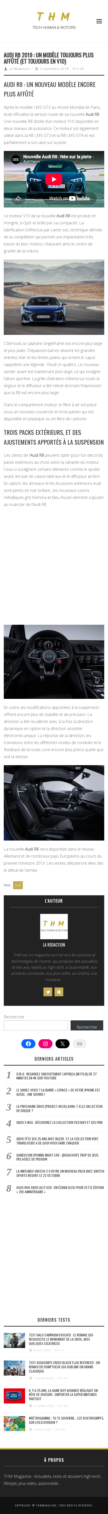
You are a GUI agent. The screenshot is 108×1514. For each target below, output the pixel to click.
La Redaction (19, 69)
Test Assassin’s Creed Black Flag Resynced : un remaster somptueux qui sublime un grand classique (64, 1367)
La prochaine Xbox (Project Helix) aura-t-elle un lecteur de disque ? (59, 1108)
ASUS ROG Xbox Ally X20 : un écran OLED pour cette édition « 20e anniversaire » (60, 1189)
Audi (18, 885)
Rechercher (14, 1017)
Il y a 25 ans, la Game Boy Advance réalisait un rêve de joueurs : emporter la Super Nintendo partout (63, 1394)
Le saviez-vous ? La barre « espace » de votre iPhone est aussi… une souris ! (58, 1092)
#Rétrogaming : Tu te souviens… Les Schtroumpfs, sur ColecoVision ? (66, 1420)
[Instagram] (59, 991)
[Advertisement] (54, 567)
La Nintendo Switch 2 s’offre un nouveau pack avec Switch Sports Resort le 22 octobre (60, 1173)
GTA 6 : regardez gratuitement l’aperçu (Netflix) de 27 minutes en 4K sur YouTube (56, 1076)
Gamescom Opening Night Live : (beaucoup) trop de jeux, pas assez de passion (57, 1157)
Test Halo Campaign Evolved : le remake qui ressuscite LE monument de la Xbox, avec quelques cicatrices (61, 1339)
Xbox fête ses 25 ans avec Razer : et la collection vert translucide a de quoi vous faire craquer (57, 1140)
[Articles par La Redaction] (54, 928)
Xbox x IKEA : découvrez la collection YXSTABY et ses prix (59, 1122)
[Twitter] (47, 991)
